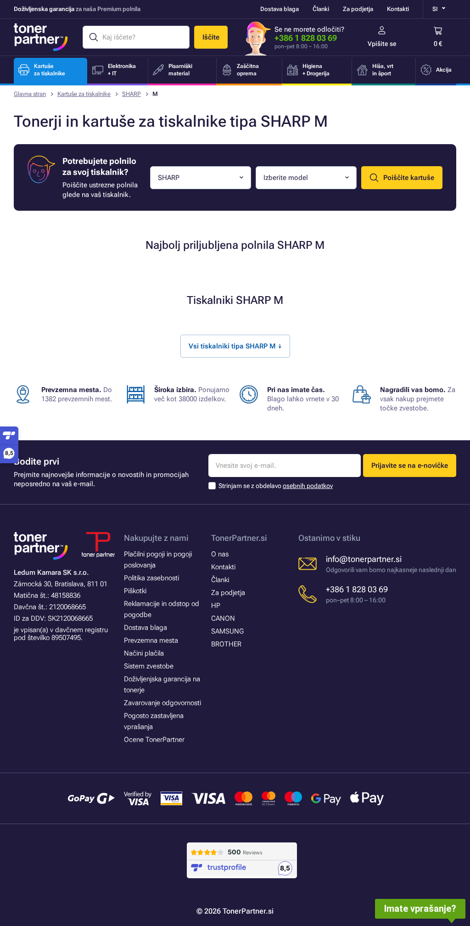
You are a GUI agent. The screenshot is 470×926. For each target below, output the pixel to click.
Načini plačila (144, 653)
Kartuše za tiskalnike (84, 93)
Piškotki (135, 591)
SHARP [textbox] (168, 178)
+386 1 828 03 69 (305, 38)
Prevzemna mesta (151, 640)
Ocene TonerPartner (154, 739)
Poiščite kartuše (408, 178)
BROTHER (226, 644)
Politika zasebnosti (151, 578)
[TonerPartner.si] (41, 37)
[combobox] (200, 177)
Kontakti (398, 9)
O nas (220, 554)
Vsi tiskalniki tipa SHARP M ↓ (235, 346)
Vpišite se (382, 43)
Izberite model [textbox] (285, 178)
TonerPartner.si (239, 538)
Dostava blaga (279, 9)
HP (215, 605)
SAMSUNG (227, 631)
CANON (223, 618)
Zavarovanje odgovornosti (162, 703)
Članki (321, 9)
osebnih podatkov (308, 485)
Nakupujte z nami (156, 538)
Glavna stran (30, 93)
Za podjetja (358, 9)
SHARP (131, 93)
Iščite (210, 37)
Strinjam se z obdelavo (275, 485)
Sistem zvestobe (148, 666)
